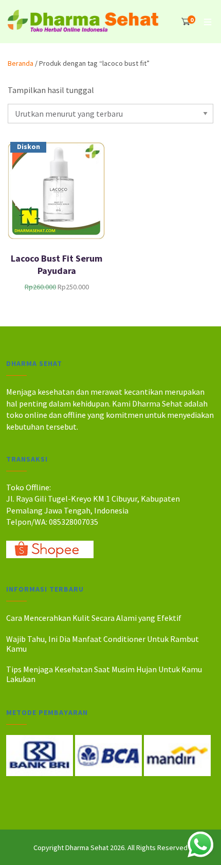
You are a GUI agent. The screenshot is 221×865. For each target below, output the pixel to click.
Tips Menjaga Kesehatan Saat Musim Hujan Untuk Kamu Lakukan (104, 674)
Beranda (20, 63)
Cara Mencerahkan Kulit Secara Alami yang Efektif (93, 618)
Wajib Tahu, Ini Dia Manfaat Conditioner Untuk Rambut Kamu (102, 644)
